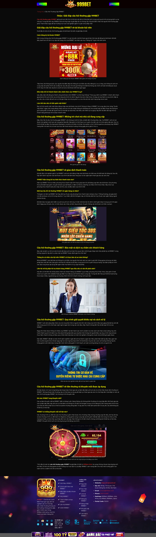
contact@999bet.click (106, 490)
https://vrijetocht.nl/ (108, 483)
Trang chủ (40, 11)
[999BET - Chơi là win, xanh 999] (78, 4)
